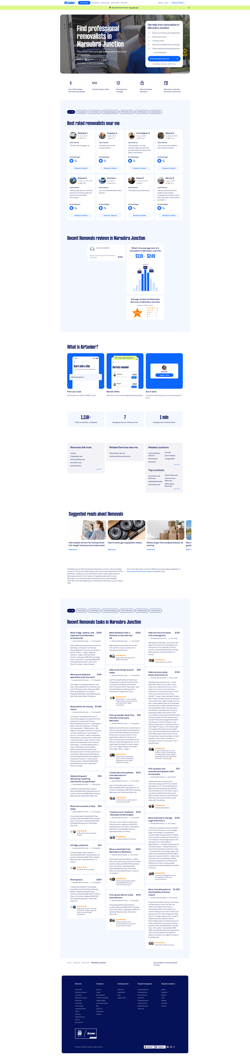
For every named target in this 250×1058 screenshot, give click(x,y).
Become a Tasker (178, 3)
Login (119, 995)
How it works (78, 989)
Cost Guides (78, 1003)
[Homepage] (69, 2)
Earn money (78, 995)
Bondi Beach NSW (171, 136)
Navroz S (170, 178)
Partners (77, 1019)
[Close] (189, 8)
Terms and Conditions (102, 1003)
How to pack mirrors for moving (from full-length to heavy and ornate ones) (87, 544)
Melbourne (164, 992)
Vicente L (111, 178)
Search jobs (78, 1000)
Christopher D (143, 133)
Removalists (141, 998)
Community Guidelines (102, 998)
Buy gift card (133, 8)
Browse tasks (121, 992)
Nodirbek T (83, 133)
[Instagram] (171, 1047)
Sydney (163, 989)
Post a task (84, 3)
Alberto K (170, 133)
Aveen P (140, 178)
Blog (97, 1006)
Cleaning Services (142, 992)
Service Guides (79, 1006)
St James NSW (82, 136)
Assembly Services (143, 1006)
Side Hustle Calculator (81, 998)
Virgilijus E (112, 133)
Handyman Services (143, 989)
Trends (77, 1011)
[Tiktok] (174, 1047)
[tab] (71, 112)
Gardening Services (143, 1000)
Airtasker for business (81, 992)
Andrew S (82, 178)
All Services (141, 1009)
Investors (98, 1014)
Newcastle (164, 1003)
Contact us (99, 1009)
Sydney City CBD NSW (85, 181)
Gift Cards (78, 1014)
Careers (98, 992)
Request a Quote (81, 168)
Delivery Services (142, 995)
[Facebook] (168, 1047)
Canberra (164, 1006)
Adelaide (163, 1000)
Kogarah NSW (111, 136)
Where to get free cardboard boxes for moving (165, 544)
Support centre (122, 998)
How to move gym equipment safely (125, 542)
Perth (162, 998)
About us (98, 989)
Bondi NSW (110, 181)
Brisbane (163, 995)
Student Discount (80, 1017)
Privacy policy (100, 1011)
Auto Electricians (142, 1003)
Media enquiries (100, 995)
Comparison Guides (80, 1009)
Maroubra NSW (141, 136)
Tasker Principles (100, 1000)
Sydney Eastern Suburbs (144, 571)
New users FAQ (79, 1022)
